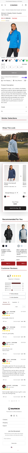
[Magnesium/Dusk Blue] (18, 245)
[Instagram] (14, 415)
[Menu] (2, 5)
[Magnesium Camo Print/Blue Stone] (21, 245)
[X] (16, 415)
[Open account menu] (22, 5)
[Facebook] (11, 415)
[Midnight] (6, 245)
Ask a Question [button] (14, 297)
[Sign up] (14, 443)
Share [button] (5, 321)
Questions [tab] (14, 302)
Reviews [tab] (5, 302)
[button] (22, 321)
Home (3, 10)
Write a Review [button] (14, 293)
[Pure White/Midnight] (24, 245)
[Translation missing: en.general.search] (5, 5)
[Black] (3, 245)
